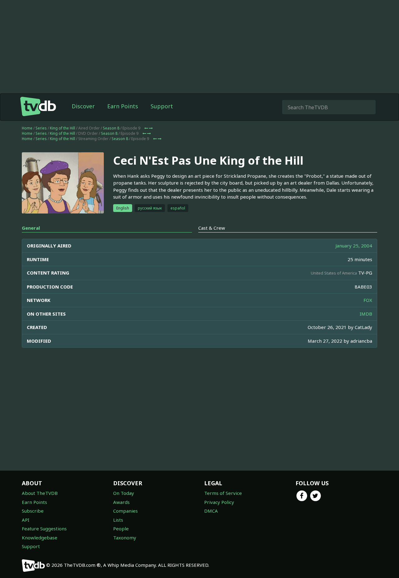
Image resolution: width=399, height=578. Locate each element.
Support (162, 106)
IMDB (366, 314)
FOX (367, 300)
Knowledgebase (39, 537)
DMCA (211, 511)
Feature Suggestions (44, 528)
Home (27, 128)
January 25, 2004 (353, 245)
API (25, 520)
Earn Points (122, 106)
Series (41, 128)
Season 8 (111, 128)
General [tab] (31, 228)
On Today (123, 493)
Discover (83, 106)
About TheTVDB (40, 493)
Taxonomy (124, 537)
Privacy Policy (219, 502)
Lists (118, 520)
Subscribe (33, 511)
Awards (121, 502)
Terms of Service (223, 493)
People (121, 528)
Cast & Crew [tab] (211, 228)
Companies (125, 511)
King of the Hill (62, 128)
